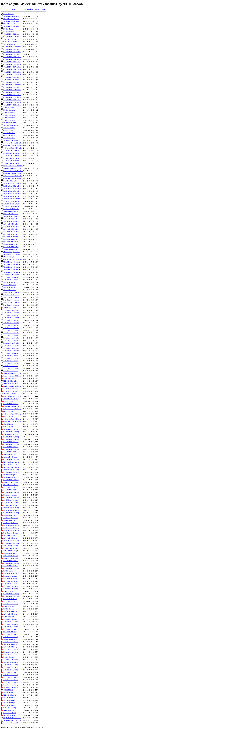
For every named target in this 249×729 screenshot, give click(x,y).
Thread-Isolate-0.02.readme (11, 264)
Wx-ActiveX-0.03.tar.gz (10, 659)
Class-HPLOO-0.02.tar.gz (11, 431)
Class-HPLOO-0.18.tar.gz (11, 561)
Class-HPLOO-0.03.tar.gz (11, 437)
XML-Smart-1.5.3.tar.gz (10, 624)
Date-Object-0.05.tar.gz (10, 556)
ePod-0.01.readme (9, 128)
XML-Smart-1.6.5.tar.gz (10, 675)
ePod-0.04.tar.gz (8, 424)
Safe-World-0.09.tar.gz (10, 614)
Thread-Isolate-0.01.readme (11, 262)
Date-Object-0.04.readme (11, 300)
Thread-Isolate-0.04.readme (11, 269)
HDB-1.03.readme (9, 115)
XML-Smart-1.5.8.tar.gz (10, 649)
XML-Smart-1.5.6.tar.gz (10, 637)
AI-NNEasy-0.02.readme (11, 153)
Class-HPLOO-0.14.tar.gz (11, 492)
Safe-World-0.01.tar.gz (10, 515)
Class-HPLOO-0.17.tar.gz (11, 543)
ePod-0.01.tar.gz (8, 401)
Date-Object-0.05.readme (11, 302)
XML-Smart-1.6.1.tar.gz (10, 664)
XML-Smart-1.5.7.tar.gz (10, 642)
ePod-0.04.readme (9, 135)
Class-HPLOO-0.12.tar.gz (11, 480)
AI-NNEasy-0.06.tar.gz (10, 548)
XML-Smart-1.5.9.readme (11, 328)
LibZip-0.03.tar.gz (9, 697)
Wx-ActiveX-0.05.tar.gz (10, 687)
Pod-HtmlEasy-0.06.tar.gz (11, 530)
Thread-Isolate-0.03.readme (11, 267)
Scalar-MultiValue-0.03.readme (13, 166)
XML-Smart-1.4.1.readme (11, 363)
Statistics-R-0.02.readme (10, 214)
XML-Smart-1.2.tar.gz (10, 576)
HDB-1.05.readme (9, 120)
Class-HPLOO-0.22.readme (12, 47)
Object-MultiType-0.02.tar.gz (12, 409)
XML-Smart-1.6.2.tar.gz (10, 667)
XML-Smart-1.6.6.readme (11, 343)
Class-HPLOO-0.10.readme (12, 105)
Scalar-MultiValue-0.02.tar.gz (12, 376)
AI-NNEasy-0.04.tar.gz (10, 518)
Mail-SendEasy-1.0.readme (11, 252)
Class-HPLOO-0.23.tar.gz (11, 596)
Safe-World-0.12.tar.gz (10, 639)
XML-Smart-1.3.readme (10, 361)
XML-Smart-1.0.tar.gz (10, 487)
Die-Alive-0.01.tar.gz (9, 307)
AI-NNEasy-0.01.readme (11, 150)
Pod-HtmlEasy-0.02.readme (12, 186)
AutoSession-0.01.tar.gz (10, 434)
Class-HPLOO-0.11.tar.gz (11, 472)
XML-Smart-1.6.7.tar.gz (10, 680)
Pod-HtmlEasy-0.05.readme (12, 193)
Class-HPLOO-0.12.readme (12, 54)
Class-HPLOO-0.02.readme (12, 85)
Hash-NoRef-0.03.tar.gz (10, 391)
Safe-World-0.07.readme (10, 231)
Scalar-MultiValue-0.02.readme (13, 171)
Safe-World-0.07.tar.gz (10, 581)
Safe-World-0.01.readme (10, 216)
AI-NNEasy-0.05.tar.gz (10, 523)
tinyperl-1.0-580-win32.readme (13, 143)
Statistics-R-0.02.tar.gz (10, 454)
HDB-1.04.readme (9, 117)
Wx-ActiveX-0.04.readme (11, 125)
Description (42, 9)
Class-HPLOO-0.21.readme (12, 77)
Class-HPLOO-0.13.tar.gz (11, 490)
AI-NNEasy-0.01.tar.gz (10, 500)
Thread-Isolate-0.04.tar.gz (11, 485)
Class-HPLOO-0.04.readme (12, 90)
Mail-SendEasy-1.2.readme (11, 257)
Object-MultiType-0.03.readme (12, 178)
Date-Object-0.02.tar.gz (10, 533)
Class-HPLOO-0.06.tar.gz (11, 444)
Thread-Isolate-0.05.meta (11, 26)
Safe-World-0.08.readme (10, 234)
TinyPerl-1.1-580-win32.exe (12, 720)
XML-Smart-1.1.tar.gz (10, 495)
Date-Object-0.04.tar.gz (10, 551)
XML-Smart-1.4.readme (10, 366)
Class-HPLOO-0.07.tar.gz (11, 447)
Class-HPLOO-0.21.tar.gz (11, 568)
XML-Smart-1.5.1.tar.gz (10, 621)
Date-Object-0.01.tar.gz (10, 482)
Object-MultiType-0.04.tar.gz (12, 419)
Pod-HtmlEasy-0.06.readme (12, 196)
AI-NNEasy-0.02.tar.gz (10, 502)
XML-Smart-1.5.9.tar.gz (10, 652)
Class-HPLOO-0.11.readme (12, 52)
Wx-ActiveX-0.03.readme (11, 140)
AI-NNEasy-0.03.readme (11, 155)
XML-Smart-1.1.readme (10, 280)
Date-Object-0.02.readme (11, 295)
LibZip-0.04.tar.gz (9, 700)
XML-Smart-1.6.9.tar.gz (10, 685)
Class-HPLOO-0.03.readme (12, 87)
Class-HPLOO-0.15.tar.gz (11, 497)
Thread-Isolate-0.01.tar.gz (11, 399)
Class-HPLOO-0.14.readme (12, 59)
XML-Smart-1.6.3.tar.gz (10, 672)
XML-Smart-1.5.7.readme (11, 323)
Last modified (28, 9)
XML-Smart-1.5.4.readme (11, 315)
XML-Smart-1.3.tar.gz (10, 583)
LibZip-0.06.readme (9, 290)
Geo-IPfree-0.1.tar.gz (9, 708)
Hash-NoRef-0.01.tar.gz (10, 378)
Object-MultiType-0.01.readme (12, 173)
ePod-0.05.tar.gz (8, 426)
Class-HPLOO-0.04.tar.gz (11, 439)
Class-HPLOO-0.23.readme (12, 49)
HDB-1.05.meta (8, 29)
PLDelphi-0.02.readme (10, 383)
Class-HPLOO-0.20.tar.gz (11, 566)
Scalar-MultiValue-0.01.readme (13, 168)
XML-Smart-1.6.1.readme (11, 330)
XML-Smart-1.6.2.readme (11, 333)
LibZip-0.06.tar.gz (9, 705)
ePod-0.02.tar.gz (8, 411)
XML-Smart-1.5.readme (10, 371)
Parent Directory (8, 14)
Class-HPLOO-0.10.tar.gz (11, 459)
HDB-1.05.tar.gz (8, 657)
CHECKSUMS (8, 690)
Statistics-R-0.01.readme (10, 211)
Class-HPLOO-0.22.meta (11, 34)
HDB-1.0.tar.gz (8, 571)
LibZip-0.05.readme (9, 287)
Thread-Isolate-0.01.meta (11, 16)
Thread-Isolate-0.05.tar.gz (11, 535)
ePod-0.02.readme (9, 130)
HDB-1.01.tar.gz (8, 591)
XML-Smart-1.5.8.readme (11, 325)
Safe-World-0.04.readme (10, 224)
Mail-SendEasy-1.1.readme (11, 254)
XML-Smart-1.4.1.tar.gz (10, 604)
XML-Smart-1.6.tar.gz (10, 654)
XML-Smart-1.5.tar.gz (10, 619)
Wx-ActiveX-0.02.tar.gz (10, 589)
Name (13, 9)
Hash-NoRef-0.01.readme (11, 201)
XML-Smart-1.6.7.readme (11, 345)
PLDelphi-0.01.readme (10, 381)
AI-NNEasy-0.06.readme (11, 163)
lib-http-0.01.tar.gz (9, 475)
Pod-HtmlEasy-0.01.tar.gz (11, 469)
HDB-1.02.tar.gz (8, 606)
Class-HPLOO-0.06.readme (12, 95)
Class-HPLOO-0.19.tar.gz (11, 563)
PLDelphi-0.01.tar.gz (9, 710)
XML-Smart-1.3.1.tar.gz (10, 586)
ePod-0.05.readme (9, 138)
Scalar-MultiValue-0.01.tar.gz (12, 373)
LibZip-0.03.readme (9, 282)
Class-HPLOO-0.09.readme (12, 102)
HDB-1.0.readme (8, 107)
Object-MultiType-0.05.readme (12, 148)
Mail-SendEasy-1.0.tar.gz (11, 462)
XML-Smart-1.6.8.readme (11, 348)
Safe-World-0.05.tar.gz (10, 573)
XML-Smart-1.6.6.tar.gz (10, 677)
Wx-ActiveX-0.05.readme (11, 274)
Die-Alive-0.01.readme (10, 181)
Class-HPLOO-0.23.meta (11, 36)
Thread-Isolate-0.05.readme (11, 272)
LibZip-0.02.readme (9, 44)
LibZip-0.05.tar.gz (9, 702)
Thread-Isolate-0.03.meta (11, 21)
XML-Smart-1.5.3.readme (11, 312)
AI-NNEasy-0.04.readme (11, 158)
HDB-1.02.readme (9, 112)
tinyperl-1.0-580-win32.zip (11, 723)
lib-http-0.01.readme (9, 123)
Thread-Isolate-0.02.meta (11, 19)
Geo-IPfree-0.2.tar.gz (9, 713)
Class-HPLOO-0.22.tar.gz (11, 594)
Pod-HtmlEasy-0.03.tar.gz (11, 510)
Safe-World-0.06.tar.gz (10, 578)
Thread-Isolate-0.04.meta (11, 24)
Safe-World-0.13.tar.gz (10, 644)
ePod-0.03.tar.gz (8, 416)
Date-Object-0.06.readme (11, 305)
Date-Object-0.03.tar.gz (10, 545)
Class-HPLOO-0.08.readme (12, 100)
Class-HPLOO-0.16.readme (12, 64)
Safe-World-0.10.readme (10, 239)
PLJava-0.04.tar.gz (9, 715)
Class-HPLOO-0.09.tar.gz (11, 452)
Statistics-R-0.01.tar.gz (10, 457)
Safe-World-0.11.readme (10, 242)
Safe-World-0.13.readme (10, 247)
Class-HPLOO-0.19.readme (12, 72)
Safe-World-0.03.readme (10, 221)
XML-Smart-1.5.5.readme (11, 318)
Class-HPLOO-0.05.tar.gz (11, 442)
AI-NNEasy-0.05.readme (11, 161)
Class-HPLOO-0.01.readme (12, 82)
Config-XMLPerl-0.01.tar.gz (12, 396)
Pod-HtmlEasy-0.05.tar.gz (11, 528)
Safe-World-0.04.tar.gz (10, 553)
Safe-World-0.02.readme (10, 219)
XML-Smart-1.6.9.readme (11, 350)
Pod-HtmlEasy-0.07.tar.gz (11, 540)
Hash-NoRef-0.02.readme (11, 204)
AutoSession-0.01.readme (11, 79)
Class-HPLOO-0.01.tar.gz (11, 404)
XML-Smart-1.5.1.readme (11, 368)
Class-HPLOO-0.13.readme (12, 57)
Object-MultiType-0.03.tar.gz (12, 414)
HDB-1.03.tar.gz (8, 609)
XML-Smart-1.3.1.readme (11, 358)
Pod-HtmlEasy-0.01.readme (12, 183)
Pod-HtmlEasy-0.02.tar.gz (11, 507)
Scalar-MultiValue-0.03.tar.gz (12, 386)
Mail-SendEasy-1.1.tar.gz (11, 464)
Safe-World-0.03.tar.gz (10, 538)
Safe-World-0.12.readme (10, 244)
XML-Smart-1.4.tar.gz (10, 601)
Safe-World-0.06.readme (10, 229)
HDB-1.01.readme (9, 110)
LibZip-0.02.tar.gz (9, 692)
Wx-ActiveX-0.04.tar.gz (10, 662)
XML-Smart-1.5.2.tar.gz (10, 627)
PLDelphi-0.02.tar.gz (9, 695)
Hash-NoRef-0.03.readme (11, 206)
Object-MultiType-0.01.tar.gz (12, 406)
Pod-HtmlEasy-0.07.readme (12, 198)
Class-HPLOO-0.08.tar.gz (11, 449)
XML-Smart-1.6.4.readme (11, 338)
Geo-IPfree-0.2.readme (10, 39)
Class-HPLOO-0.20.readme (12, 74)
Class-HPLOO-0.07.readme (12, 97)
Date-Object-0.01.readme (11, 292)
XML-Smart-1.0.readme (10, 277)
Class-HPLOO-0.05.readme (12, 92)
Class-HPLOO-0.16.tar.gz (11, 513)
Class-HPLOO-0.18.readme (12, 69)
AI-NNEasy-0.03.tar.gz (10, 505)
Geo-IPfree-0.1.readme (10, 41)
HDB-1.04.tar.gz (8, 616)
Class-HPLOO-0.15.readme (12, 62)
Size (36, 9)
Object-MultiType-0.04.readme (12, 145)
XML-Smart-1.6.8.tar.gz (10, 682)
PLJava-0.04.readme (9, 394)
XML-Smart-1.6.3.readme (11, 335)
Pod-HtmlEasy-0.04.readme (12, 191)
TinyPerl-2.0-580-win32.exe (12, 718)
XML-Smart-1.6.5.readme (11, 340)
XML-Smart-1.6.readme (10, 353)
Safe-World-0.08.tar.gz (10, 599)
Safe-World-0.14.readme (10, 249)
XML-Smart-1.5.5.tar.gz (10, 634)
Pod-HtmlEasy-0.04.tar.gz (11, 525)
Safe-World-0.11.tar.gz (10, 632)
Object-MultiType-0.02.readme (12, 176)
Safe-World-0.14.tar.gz (10, 647)
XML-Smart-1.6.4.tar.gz (10, 670)
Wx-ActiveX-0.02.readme (11, 209)
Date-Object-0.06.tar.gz (10, 558)
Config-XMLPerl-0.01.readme (12, 259)
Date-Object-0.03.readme (11, 297)
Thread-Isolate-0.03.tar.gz (11, 477)
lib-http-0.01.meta (8, 31)
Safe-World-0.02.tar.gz (10, 520)
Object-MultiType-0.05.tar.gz (12, 421)
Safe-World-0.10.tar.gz (10, 611)
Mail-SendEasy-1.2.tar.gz (11, 467)
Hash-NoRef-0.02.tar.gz (10, 388)
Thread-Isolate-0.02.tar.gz (11, 429)
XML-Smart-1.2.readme (10, 356)
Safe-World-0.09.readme (10, 236)
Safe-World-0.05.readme (10, 226)
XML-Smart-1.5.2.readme (11, 310)
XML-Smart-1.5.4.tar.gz (10, 629)
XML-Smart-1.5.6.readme (11, 320)
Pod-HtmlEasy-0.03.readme (12, 188)
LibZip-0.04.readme (9, 285)
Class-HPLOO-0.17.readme (12, 67)
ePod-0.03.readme (9, 133)
